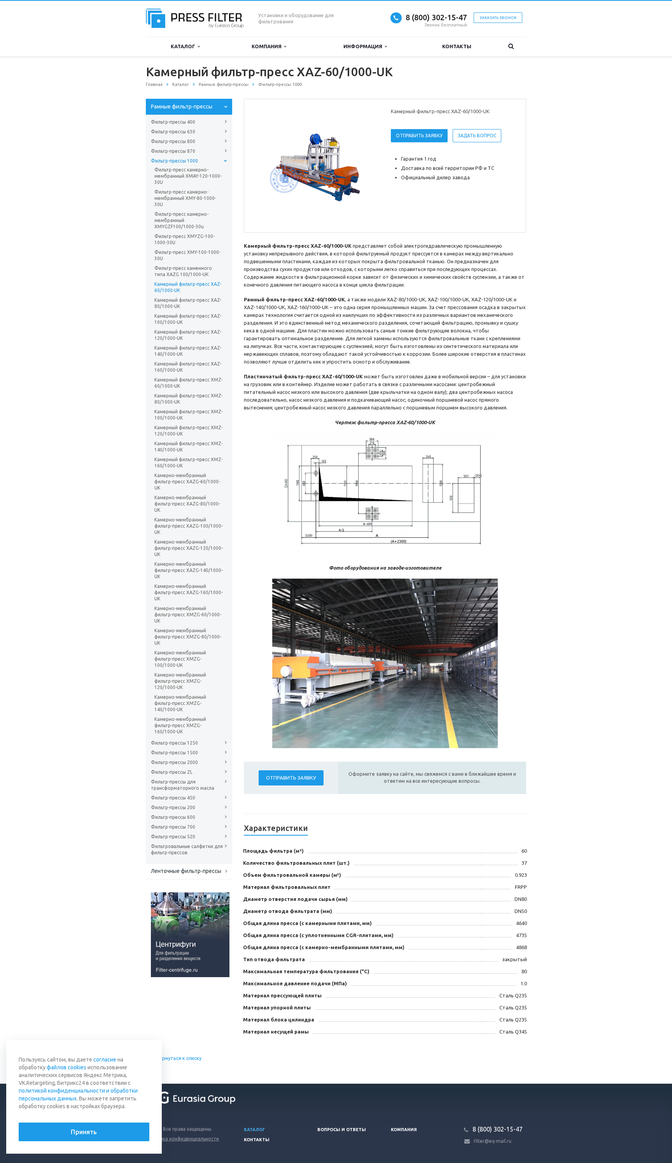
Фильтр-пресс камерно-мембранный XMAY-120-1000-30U (188, 176)
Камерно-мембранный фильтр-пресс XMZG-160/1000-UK (180, 725)
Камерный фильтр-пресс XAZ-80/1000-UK (187, 303)
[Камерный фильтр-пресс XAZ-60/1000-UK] (316, 166)
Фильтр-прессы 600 (173, 817)
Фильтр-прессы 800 (173, 141)
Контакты (456, 46)
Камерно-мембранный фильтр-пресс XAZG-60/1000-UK (187, 481)
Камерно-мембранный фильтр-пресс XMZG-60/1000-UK (187, 614)
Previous (266, 165)
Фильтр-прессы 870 (173, 151)
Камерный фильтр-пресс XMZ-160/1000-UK (188, 462)
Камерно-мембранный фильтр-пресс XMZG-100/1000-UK (180, 659)
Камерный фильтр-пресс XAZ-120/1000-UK (187, 335)
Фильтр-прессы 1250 (174, 742)
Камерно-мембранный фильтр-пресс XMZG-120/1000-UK (180, 681)
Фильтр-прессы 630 (173, 131)
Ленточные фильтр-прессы (186, 871)
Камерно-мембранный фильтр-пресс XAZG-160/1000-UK (188, 592)
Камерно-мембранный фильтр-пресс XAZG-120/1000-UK (188, 548)
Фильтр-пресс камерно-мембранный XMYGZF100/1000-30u (181, 220)
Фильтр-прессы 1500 (174, 752)
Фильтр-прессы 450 (173, 797)
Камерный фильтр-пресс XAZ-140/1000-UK (187, 351)
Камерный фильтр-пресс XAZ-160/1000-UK (187, 367)
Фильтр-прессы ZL (171, 772)
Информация (364, 46)
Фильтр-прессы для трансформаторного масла (182, 784)
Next (365, 165)
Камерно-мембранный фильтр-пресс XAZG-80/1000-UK (187, 503)
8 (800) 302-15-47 (436, 17)
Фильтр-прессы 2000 (174, 762)
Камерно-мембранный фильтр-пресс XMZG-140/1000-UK (180, 703)
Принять (84, 1131)
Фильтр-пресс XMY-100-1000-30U (187, 255)
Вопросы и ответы (341, 1129)
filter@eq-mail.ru (492, 1141)
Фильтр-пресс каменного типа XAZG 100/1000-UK (183, 271)
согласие (104, 1059)
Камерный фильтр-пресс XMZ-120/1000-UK (188, 430)
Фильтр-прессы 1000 (174, 160)
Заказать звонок (498, 18)
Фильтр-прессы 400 (173, 121)
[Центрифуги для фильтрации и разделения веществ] (190, 934)
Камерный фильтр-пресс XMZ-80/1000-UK (188, 398)
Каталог (184, 46)
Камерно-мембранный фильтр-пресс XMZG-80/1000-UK (187, 636)
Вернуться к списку (178, 1058)
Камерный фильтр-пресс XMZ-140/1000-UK (188, 446)
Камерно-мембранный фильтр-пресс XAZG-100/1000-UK (188, 526)
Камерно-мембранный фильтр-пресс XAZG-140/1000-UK (188, 570)
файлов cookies (66, 1067)
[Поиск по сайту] (511, 46)
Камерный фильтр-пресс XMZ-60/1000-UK (188, 382)
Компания (268, 46)
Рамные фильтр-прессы (181, 106)
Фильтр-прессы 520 (173, 836)
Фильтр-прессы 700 (173, 826)
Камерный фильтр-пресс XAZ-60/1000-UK (187, 287)
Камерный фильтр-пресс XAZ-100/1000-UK (187, 319)
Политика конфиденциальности (182, 1138)
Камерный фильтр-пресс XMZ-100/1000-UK (188, 414)
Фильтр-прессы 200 (173, 807)
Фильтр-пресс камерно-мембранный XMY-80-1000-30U (185, 198)
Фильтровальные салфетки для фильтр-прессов (187, 849)
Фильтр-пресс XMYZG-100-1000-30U (184, 239)
